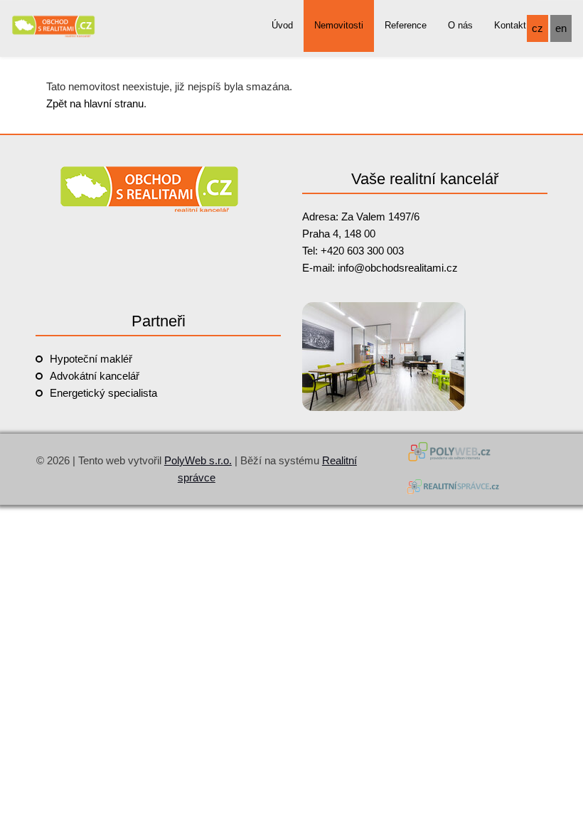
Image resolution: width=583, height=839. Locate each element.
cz (537, 28)
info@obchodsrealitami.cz (398, 268)
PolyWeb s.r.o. (198, 460)
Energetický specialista (103, 393)
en (561, 28)
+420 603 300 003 (362, 251)
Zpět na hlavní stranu (95, 103)
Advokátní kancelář (94, 376)
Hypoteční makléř (91, 359)
